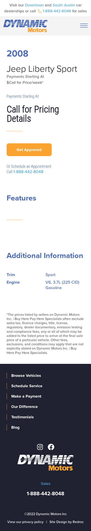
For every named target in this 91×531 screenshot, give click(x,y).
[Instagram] (40, 447)
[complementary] (77, 518)
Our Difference (24, 406)
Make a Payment (26, 396)
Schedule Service (26, 385)
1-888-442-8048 (57, 11)
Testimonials (22, 417)
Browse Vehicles (26, 375)
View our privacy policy (25, 522)
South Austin (64, 5)
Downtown (34, 5)
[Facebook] (51, 447)
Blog (15, 427)
